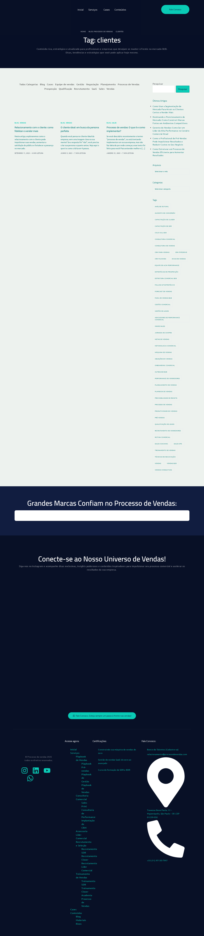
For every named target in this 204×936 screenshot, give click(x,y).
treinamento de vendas (165, 450)
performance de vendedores (167, 378)
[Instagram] (24, 770)
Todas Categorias (28, 84)
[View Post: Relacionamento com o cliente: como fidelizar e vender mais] (34, 106)
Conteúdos (76, 913)
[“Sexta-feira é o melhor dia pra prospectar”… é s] (124, 642)
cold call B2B (161, 233)
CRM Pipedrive (181, 252)
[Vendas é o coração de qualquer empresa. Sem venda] (124, 668)
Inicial (73, 749)
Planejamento (108, 84)
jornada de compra (163, 333)
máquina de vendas (163, 352)
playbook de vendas (163, 391)
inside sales (160, 326)
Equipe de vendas (64, 84)
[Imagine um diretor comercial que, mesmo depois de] (169, 591)
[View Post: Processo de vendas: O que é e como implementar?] (126, 106)
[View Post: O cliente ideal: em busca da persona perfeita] (80, 106)
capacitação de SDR (163, 226)
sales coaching (161, 444)
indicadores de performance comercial (167, 318)
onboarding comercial (165, 365)
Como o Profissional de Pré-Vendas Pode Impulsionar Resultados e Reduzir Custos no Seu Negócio (170, 141)
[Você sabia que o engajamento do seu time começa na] (79, 616)
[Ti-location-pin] (41, 778)
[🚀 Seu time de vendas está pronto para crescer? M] (35, 668)
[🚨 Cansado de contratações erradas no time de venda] (35, 694)
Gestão (80, 84)
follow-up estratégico (165, 285)
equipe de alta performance (167, 265)
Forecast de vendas (163, 291)
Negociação (92, 84)
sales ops (178, 444)
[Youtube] (47, 770)
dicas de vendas (179, 259)
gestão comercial (162, 304)
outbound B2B (161, 372)
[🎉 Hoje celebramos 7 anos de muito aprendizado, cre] (79, 668)
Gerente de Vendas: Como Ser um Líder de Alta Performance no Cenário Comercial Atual (171, 130)
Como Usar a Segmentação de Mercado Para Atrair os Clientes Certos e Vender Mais (168, 109)
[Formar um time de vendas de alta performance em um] (169, 694)
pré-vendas (160, 418)
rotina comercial (162, 437)
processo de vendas (163, 404)
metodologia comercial (165, 346)
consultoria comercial (165, 239)
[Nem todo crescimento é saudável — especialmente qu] (35, 642)
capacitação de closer (165, 219)
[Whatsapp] (30, 778)
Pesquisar (158, 83)
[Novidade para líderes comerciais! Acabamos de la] (79, 642)
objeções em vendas (163, 359)
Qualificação (65, 88)
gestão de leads (162, 311)
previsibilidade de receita (166, 398)
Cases (50, 84)
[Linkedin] (35, 770)
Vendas (110, 88)
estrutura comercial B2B (166, 278)
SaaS (94, 88)
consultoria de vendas (165, 246)
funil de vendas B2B (163, 298)
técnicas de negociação (165, 457)
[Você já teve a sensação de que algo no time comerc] (124, 591)
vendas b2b (172, 463)
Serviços (74, 752)
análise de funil (162, 206)
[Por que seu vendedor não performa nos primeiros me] (79, 591)
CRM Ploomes (160, 259)
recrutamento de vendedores (168, 431)
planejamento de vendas (166, 385)
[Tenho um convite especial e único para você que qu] (169, 642)
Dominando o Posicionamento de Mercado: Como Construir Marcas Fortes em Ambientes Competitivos (170, 120)
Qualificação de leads (164, 424)
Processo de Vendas (128, 84)
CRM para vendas (162, 252)
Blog (42, 84)
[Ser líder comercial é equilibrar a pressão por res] (35, 591)
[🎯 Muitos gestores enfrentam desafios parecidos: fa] (124, 694)
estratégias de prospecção (166, 272)
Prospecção (50, 88)
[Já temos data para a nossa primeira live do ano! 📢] (79, 694)
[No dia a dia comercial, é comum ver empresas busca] (124, 616)
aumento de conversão (165, 213)
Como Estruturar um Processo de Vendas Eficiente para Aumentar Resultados (169, 152)
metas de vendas (162, 339)
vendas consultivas (163, 470)
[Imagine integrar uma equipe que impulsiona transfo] (169, 668)
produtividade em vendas (166, 411)
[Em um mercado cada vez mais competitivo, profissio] (169, 616)
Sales (102, 88)
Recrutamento (82, 88)
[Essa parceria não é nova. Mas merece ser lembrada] (35, 616)
